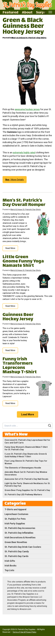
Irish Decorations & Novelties (20, 537)
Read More (10, 248)
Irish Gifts (10, 561)
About (27, 12)
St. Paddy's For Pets (15, 518)
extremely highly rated (24, 152)
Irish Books (10, 565)
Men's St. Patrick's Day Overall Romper (24, 203)
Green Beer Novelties (16, 542)
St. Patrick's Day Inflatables (19, 532)
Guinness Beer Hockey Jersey (18, 317)
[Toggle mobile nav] (50, 12)
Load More (27, 414)
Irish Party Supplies (15, 523)
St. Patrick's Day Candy (17, 551)
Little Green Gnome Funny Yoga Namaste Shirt (23, 261)
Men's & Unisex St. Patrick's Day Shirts (28, 38)
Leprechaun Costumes (16, 514)
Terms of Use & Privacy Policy (24, 632)
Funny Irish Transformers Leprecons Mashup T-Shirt (20, 365)
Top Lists (9, 570)
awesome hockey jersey (27, 109)
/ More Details (14, 179)
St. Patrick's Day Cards (16, 556)
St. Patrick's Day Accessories (20, 528)
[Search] (49, 425)
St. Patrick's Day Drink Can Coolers (23, 547)
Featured (10, 12)
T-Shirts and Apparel (15, 509)
